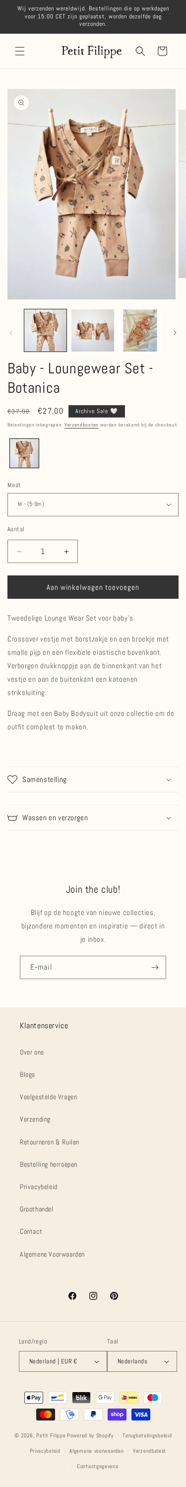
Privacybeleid (39, 1186)
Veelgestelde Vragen (48, 1096)
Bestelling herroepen (48, 1164)
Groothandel (37, 1208)
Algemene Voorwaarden (52, 1254)
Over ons (32, 1052)
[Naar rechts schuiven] (175, 333)
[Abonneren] (155, 967)
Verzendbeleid (149, 1450)
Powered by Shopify (90, 1435)
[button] (20, 51)
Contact (31, 1231)
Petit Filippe (50, 1435)
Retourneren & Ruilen (49, 1141)
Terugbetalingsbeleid (147, 1435)
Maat (14, 485)
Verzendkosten (81, 425)
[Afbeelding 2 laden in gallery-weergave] (92, 330)
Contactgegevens (98, 1466)
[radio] (24, 453)
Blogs (27, 1074)
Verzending (35, 1119)
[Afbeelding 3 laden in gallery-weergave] (140, 330)
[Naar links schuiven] (11, 333)
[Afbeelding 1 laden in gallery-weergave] (45, 330)
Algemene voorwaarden (96, 1450)
